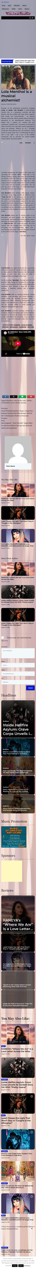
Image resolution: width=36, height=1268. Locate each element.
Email (3, 670)
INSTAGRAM (14, 327)
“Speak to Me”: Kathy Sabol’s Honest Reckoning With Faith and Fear (17, 986)
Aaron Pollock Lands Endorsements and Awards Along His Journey (16, 809)
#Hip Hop (16, 5)
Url (2, 678)
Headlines (6, 721)
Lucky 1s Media (15, 403)
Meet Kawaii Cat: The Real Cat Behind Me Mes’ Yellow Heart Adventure (17, 772)
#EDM (13, 9)
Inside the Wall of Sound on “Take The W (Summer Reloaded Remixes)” (17, 1005)
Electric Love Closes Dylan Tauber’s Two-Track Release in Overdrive (24, 62)
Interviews (4, 1247)
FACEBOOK (22, 327)
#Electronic (5, 9)
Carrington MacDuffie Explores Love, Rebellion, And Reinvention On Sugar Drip (17, 545)
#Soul (20, 9)
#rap (3, 5)
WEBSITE (17, 325)
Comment (4, 647)
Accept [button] (15, 1265)
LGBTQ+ (29, 400)
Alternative (9, 400)
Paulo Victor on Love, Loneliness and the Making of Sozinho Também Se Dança (17, 1251)
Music (3, 1046)
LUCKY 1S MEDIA (26, 325)
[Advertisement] (18, 39)
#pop (9, 5)
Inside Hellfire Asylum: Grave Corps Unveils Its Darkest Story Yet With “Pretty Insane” (17, 601)
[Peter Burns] (18, 449)
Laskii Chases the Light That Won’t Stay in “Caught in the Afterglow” (17, 522)
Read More (27, 1265)
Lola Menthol (5, 403)
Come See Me (18, 400)
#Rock (24, 5)
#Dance (27, 9)
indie (24, 400)
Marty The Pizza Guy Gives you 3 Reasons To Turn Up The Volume (15, 790)
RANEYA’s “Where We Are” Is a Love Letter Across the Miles (17, 499)
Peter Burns (13, 104)
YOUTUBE (30, 327)
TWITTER (5, 327)
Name (3, 661)
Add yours (4, 641)
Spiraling (23, 403)
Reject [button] (21, 1265)
